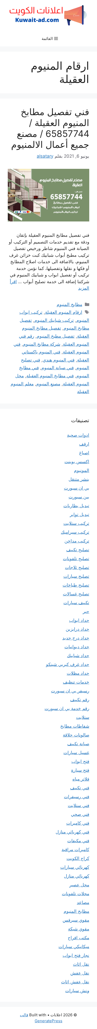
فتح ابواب (80, 761)
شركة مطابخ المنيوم (41, 344)
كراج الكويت (77, 858)
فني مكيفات (78, 840)
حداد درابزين (77, 629)
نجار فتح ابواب (76, 955)
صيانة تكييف (78, 743)
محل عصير (79, 884)
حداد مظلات (78, 673)
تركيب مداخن (76, 541)
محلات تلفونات (75, 893)
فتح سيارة (80, 770)
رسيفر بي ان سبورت (70, 690)
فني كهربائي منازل (72, 832)
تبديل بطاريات (76, 505)
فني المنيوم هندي (58, 360)
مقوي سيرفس (76, 920)
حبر (86, 611)
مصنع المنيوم (48, 383)
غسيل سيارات (76, 752)
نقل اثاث (81, 964)
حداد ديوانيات (76, 646)
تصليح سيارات (76, 576)
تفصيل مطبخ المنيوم (55, 336)
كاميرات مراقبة (75, 849)
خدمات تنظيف (76, 682)
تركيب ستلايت (76, 523)
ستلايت (82, 717)
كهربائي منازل (76, 876)
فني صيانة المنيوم (57, 367)
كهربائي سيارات (74, 867)
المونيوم (81, 470)
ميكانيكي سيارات (73, 946)
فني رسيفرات (76, 796)
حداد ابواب (79, 620)
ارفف (84, 444)
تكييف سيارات (76, 602)
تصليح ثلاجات (77, 567)
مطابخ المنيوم (69, 304)
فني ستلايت (78, 805)
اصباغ (84, 452)
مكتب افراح (78, 937)
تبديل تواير (79, 514)
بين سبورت (79, 496)
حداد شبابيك (78, 655)
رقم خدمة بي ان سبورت (66, 708)
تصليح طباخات (76, 585)
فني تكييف (79, 787)
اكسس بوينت (76, 461)
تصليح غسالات (76, 593)
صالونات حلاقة (76, 735)
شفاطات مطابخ (74, 726)
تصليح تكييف (77, 549)
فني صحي (80, 814)
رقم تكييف (79, 699)
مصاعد (83, 902)
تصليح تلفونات (76, 558)
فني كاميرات (77, 823)
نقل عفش (79, 973)
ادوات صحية (78, 435)
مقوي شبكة (78, 928)
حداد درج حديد (75, 638)
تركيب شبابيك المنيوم (54, 320)
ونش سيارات (77, 990)
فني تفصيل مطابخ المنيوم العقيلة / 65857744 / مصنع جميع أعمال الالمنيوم (50, 128)
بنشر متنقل (79, 479)
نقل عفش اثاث (75, 981)
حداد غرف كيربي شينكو (67, 664)
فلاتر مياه (80, 779)
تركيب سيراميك (75, 532)
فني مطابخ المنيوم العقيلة (50, 375)
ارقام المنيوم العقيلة (63, 312)
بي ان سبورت (76, 488)
